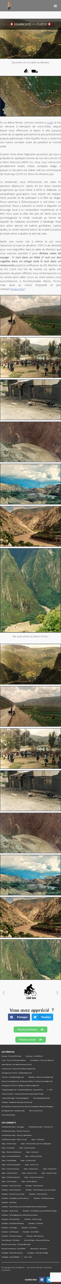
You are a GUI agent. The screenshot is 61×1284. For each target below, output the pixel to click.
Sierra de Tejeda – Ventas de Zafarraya (37, 1240)
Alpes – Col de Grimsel (48, 1173)
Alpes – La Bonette (37, 1139)
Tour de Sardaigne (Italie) (41, 1098)
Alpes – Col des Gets (49, 1169)
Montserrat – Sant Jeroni (38, 1249)
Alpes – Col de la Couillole (33, 1156)
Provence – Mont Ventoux (35, 1236)
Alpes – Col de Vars (32, 1152)
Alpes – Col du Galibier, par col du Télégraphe (36, 1144)
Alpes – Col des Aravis (31, 1169)
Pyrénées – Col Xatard (35, 1223)
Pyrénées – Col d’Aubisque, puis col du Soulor (41, 1190)
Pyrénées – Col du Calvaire (34, 1186)
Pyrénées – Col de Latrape (32, 1219)
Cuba (50, 122)
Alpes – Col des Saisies (28, 1160)
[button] (55, 5)
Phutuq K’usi (17, 289)
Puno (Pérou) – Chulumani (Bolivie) (41, 1060)
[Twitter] (49, 1279)
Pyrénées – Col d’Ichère (29, 1228)
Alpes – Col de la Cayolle (27, 1148)
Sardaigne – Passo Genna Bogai (38, 1253)
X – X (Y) (49, 1090)
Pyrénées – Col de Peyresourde (44, 1198)
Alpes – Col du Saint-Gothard (33, 1177)
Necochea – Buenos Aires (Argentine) (40, 1077)
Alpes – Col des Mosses (29, 1181)
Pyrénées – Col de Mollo (31, 1232)
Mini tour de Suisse (35, 1111)
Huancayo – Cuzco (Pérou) (34, 1056)
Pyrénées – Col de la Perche (38, 1194)
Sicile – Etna (28, 1257)
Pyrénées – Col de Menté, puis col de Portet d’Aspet (40, 1211)
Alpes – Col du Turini (32, 1165)
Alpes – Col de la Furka (29, 1173)
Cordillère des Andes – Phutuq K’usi (41, 1127)
